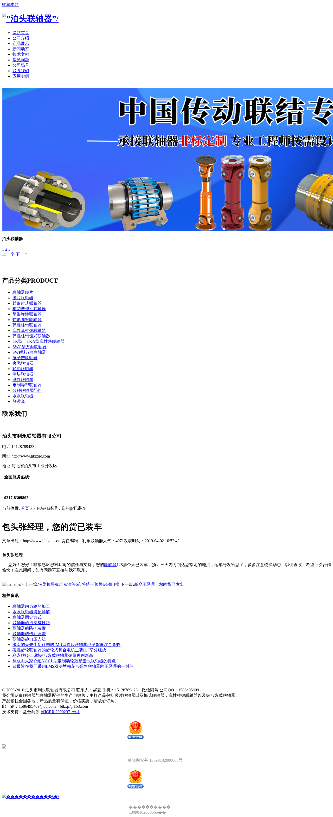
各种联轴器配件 (27, 390)
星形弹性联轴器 (27, 314)
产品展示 (20, 43)
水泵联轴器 (22, 396)
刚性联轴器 (22, 379)
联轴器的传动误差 (29, 633)
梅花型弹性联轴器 (29, 309)
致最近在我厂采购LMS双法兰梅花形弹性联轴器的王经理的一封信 (72, 666)
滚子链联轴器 (24, 358)
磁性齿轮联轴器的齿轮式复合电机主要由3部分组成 (59, 650)
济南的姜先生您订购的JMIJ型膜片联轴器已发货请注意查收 (66, 644)
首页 (25, 508)
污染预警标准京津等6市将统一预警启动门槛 (78, 584)
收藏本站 (10, 4)
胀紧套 (18, 401)
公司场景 (20, 65)
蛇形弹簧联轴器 (27, 319)
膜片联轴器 (22, 298)
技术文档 (20, 54)
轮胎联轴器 (22, 368)
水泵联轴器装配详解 (31, 612)
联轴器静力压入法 (29, 639)
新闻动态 (20, 49)
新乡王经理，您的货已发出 (159, 584)
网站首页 (20, 32)
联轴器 (110, 564)
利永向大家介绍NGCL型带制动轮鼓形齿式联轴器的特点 (64, 661)
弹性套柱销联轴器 (29, 330)
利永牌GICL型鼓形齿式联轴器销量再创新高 (52, 655)
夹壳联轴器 (22, 363)
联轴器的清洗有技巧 (31, 623)
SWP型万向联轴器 (29, 352)
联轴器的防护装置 (29, 628)
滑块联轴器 (22, 374)
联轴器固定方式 (27, 617)
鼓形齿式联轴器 (27, 303)
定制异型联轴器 (27, 385)
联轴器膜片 (22, 292)
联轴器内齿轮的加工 (31, 606)
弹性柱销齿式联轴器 (31, 336)
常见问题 (20, 60)
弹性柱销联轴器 (27, 325)
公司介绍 (20, 38)
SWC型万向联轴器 (29, 347)
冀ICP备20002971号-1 (60, 712)
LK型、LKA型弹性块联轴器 (38, 341)
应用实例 (20, 76)
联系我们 (20, 71)
